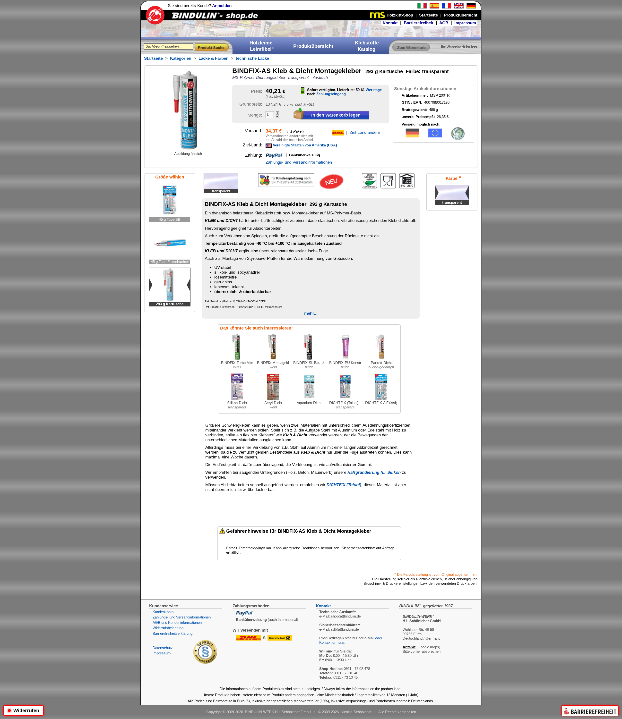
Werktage (374, 90)
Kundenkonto (163, 612)
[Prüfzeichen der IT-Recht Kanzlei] (205, 662)
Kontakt (390, 23)
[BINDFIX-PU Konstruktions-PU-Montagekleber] (345, 359)
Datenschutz (163, 648)
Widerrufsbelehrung (168, 628)
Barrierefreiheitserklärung (172, 633)
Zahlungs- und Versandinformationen (299, 162)
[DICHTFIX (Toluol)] (345, 399)
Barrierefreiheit (418, 23)
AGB (443, 23)
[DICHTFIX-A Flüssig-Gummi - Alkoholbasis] (381, 399)
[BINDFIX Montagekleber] (273, 359)
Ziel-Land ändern (365, 132)
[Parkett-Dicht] (381, 359)
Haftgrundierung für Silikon (374, 472)
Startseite (153, 58)
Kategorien (180, 58)
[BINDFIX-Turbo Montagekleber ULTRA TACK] (237, 359)
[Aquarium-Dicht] (309, 399)
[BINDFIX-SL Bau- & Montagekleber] (309, 359)
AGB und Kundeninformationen (177, 622)
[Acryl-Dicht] (273, 399)
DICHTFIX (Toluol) (344, 484)
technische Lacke (252, 58)
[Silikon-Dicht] (237, 399)
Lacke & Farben (213, 58)
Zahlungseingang (331, 94)
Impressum (465, 23)
